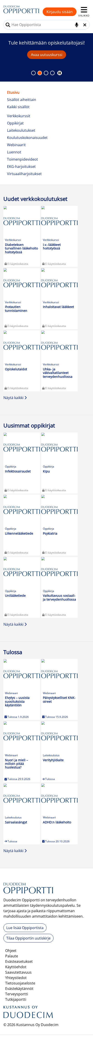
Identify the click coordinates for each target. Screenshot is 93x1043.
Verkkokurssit (18, 115)
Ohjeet (10, 950)
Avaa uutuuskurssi (46, 54)
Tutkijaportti (15, 999)
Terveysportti (16, 993)
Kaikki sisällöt (18, 106)
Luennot (14, 152)
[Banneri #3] (52, 73)
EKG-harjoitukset (21, 166)
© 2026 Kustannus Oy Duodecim (30, 1024)
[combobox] (46, 24)
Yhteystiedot (16, 977)
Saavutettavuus (18, 972)
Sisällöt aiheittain (21, 99)
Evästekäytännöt (19, 988)
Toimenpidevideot (22, 159)
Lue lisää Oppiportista (25, 927)
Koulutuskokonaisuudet (27, 137)
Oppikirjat (15, 123)
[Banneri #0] (33, 73)
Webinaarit (16, 144)
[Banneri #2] (46, 73)
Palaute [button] (11, 956)
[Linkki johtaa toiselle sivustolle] (28, 1013)
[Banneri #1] (39, 73)
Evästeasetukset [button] (19, 961)
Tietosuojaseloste (20, 983)
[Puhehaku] (77, 24)
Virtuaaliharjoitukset (24, 173)
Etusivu (13, 92)
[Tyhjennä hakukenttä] (85, 24)
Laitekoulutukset (21, 130)
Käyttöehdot (15, 966)
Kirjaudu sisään (59, 11)
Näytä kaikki (13, 397)
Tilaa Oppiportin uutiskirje (28, 938)
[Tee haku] (7, 24)
